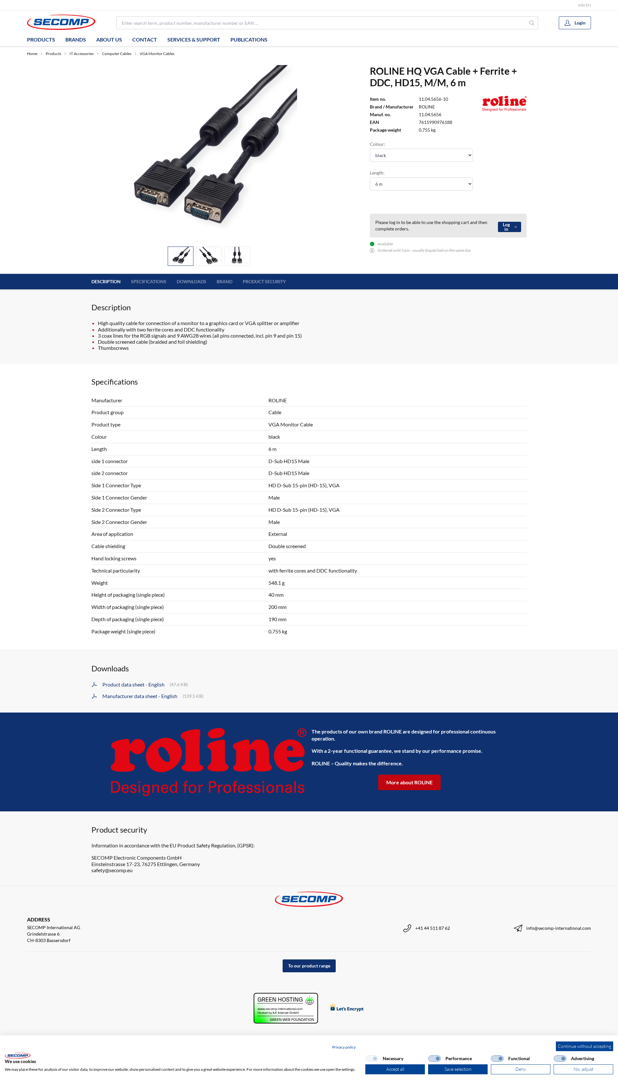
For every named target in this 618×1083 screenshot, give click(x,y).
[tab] (180, 256)
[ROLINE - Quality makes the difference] (208, 762)
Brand (224, 281)
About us (109, 39)
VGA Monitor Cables (157, 53)
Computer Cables (116, 53)
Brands (75, 39)
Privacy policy (344, 1047)
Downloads (191, 281)
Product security (264, 281)
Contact (144, 39)
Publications (248, 39)
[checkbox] (371, 1058)
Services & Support (193, 39)
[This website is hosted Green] (286, 1008)
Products (41, 39)
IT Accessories (82, 53)
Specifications (148, 281)
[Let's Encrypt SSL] (346, 1008)
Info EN (584, 5)
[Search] (532, 22)
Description (106, 281)
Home (32, 53)
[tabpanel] (208, 153)
